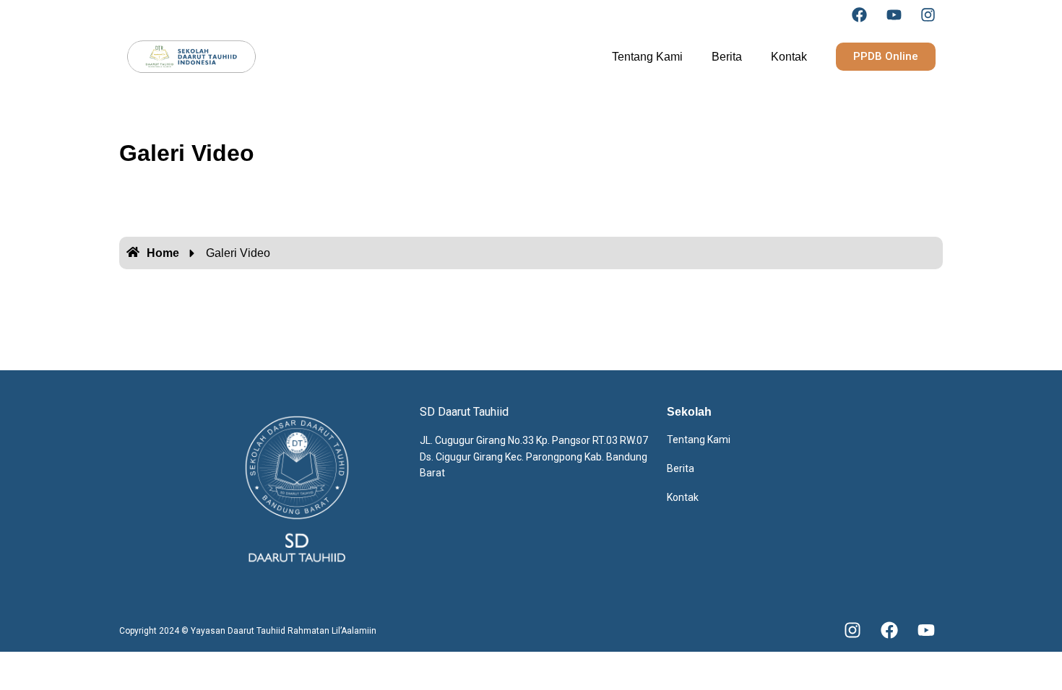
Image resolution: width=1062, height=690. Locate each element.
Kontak (789, 57)
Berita (727, 57)
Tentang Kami (647, 57)
